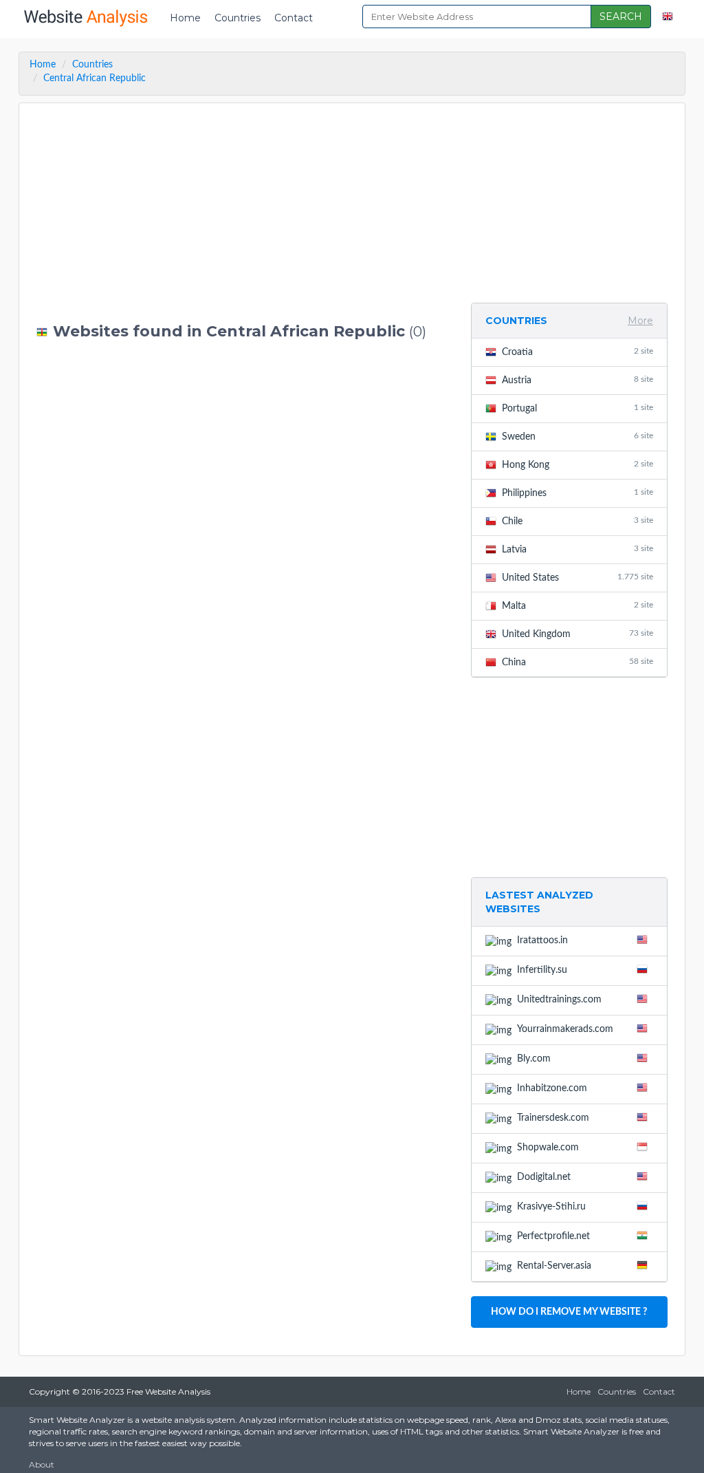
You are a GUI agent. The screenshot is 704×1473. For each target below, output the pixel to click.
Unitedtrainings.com (559, 999)
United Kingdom (577, 634)
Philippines (577, 493)
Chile (577, 521)
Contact (293, 18)
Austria (577, 380)
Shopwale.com (548, 1147)
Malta (577, 606)
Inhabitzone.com (552, 1088)
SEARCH (621, 16)
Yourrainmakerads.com (565, 1029)
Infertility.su (542, 970)
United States (577, 577)
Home (185, 18)
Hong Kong (577, 465)
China (577, 662)
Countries (237, 18)
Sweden (577, 436)
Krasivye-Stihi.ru (551, 1207)
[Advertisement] (243, 213)
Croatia (577, 352)
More (640, 320)
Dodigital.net (544, 1177)
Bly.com (534, 1059)
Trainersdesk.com (553, 1118)
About (41, 1464)
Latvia (577, 549)
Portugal (577, 408)
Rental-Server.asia (554, 1266)
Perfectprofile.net (553, 1236)
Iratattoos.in (542, 940)
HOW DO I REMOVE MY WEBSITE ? (569, 1312)
